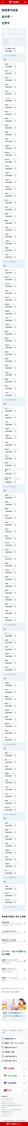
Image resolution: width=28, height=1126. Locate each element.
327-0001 (9, 395)
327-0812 (9, 769)
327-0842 (9, 656)
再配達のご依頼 (9, 1052)
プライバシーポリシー (6, 1101)
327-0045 (9, 511)
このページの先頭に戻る (10, 55)
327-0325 (9, 438)
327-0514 (9, 474)
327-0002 (9, 649)
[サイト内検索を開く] (25, 2)
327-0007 (9, 293)
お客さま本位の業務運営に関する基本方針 (11, 1105)
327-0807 (9, 237)
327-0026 (9, 307)
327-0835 (9, 209)
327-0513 (9, 762)
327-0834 (9, 902)
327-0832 (9, 203)
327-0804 (9, 169)
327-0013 (9, 740)
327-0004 (9, 80)
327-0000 (9, 51)
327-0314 (9, 452)
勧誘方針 (3, 1107)
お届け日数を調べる (11, 1056)
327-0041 (9, 803)
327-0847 (9, 579)
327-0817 (9, 155)
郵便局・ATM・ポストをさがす (14, 1043)
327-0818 (9, 866)
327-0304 (9, 776)
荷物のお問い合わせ (11, 1047)
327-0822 (9, 388)
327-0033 (9, 243)
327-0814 (9, 663)
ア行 (5, 31)
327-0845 (9, 375)
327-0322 (9, 223)
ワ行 (11, 41)
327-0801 (9, 706)
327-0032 (9, 313)
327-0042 (9, 327)
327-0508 (9, 692)
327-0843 (9, 733)
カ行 (11, 31)
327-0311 (9, 532)
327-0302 (9, 445)
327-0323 (9, 600)
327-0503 (9, 712)
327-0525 (9, 101)
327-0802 (9, 670)
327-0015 (9, 286)
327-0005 (9, 424)
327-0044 (9, 431)
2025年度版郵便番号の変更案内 (9, 991)
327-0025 (9, 300)
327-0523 (9, 279)
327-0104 (9, 87)
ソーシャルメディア (6, 1114)
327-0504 (9, 636)
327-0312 (9, 593)
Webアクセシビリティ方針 (7, 1103)
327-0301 (9, 418)
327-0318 (9, 832)
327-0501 (9, 368)
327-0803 (9, 175)
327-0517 (9, 94)
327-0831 (9, 107)
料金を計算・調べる (11, 1061)
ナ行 (5, 36)
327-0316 (9, 257)
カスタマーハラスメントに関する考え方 (10, 1109)
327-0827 (9, 347)
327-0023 (9, 66)
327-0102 (9, 148)
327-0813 (9, 382)
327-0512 (9, 620)
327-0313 (9, 859)
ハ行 (11, 36)
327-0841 (9, 545)
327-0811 (9, 465)
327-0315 (9, 853)
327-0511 (9, 73)
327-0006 (9, 320)
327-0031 (9, 525)
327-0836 (9, 458)
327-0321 (9, 341)
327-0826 (9, 810)
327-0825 (9, 128)
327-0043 (9, 354)
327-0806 (9, 162)
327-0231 (9, 699)
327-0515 (9, 273)
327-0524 (9, 642)
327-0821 (9, 504)
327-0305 (9, 719)
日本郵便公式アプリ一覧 (7, 1111)
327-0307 (9, 196)
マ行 (16, 36)
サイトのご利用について (7, 1098)
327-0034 (9, 189)
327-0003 (9, 250)
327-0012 (9, 230)
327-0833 (9, 895)
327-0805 (9, 182)
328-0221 (9, 482)
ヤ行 (22, 36)
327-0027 (9, 846)
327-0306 (9, 613)
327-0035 (9, 726)
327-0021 (9, 135)
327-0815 (9, 121)
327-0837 (9, 216)
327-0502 (9, 566)
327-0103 (9, 141)
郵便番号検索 (14, 1030)
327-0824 (9, 755)
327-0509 (9, 789)
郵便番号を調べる (10, 1039)
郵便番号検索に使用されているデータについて (13, 988)
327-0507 (9, 361)
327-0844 (9, 606)
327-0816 (9, 411)
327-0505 (9, 839)
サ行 (16, 31)
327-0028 (9, 873)
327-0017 (9, 559)
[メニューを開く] (2, 2)
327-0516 (9, 783)
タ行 (22, 31)
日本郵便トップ (5, 1030)
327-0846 (9, 889)
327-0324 (9, 825)
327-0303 (9, 685)
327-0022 (9, 498)
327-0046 (9, 796)
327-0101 (9, 572)
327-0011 (9, 114)
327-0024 (9, 334)
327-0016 (9, 552)
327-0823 (9, 518)
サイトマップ (4, 1116)
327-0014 (9, 586)
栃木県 (20, 1030)
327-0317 (9, 538)
